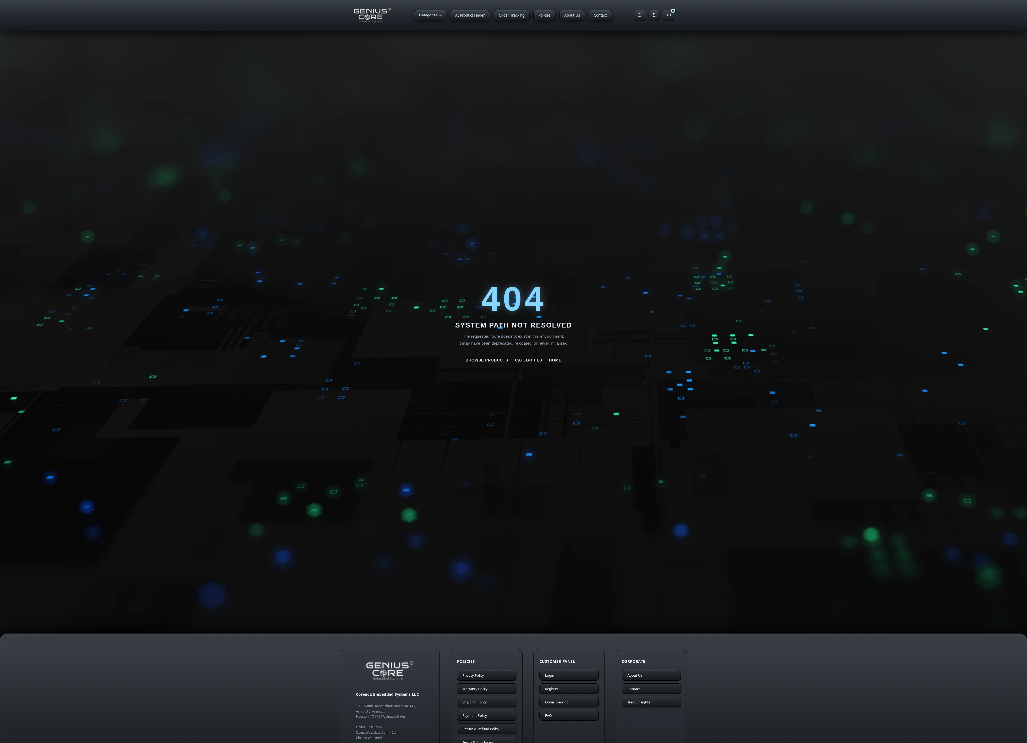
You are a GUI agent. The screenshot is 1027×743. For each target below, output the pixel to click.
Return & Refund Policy (480, 728)
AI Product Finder (470, 15)
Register (551, 688)
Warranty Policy (475, 688)
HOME (555, 360)
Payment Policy (474, 715)
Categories (428, 15)
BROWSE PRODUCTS (487, 360)
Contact (600, 15)
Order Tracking (511, 15)
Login (549, 675)
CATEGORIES (528, 360)
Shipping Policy (474, 702)
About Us (572, 15)
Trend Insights (638, 702)
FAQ (548, 715)
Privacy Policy (473, 675)
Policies (544, 15)
